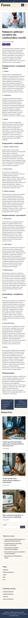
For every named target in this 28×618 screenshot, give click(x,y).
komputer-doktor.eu (8, 594)
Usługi (8, 44)
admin (12, 41)
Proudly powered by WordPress (10, 614)
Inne (4, 579)
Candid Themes (15, 615)
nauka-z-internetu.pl (8, 599)
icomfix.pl (5, 596)
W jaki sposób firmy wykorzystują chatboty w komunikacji (11, 480)
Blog (4, 44)
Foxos (5, 5)
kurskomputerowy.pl (8, 591)
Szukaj (4, 525)
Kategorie (5, 570)
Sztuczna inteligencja (8, 572)
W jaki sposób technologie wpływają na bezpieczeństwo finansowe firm (13, 444)
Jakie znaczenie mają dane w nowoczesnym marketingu (13, 516)
